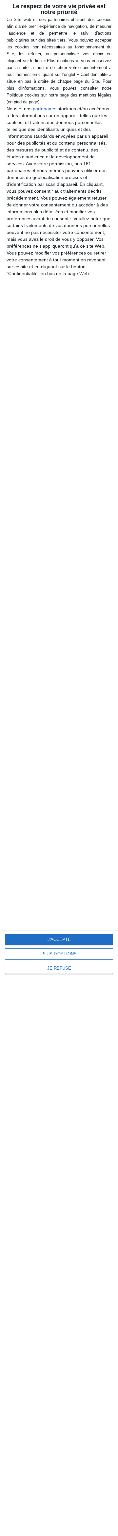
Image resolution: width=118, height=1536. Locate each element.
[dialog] (59, 768)
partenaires (44, 108)
